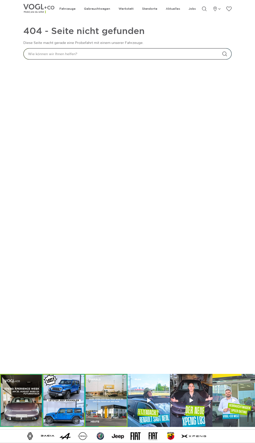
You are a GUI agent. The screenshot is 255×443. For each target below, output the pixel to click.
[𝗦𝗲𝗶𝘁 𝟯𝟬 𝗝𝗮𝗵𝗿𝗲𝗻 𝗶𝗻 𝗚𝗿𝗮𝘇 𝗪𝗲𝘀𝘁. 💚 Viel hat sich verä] (106, 400)
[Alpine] (65, 436)
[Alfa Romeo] (100, 436)
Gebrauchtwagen (97, 8)
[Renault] (30, 436)
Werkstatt (126, 8)
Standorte (149, 8)
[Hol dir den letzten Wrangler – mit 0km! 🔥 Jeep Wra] (64, 400)
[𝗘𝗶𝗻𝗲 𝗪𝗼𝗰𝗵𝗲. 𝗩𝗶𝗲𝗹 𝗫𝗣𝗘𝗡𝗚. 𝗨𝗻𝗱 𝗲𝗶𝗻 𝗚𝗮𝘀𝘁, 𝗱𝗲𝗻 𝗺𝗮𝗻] (21, 400)
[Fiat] (135, 436)
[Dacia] (47, 436)
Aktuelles (173, 8)
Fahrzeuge (67, 8)
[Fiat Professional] (153, 436)
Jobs (192, 8)
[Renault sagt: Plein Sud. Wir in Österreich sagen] (149, 400)
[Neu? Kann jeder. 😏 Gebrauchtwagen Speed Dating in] (233, 400)
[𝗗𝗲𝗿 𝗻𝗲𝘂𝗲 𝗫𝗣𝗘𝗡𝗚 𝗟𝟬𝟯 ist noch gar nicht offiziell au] (191, 400)
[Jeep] (118, 436)
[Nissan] (82, 436)
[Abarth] (170, 436)
